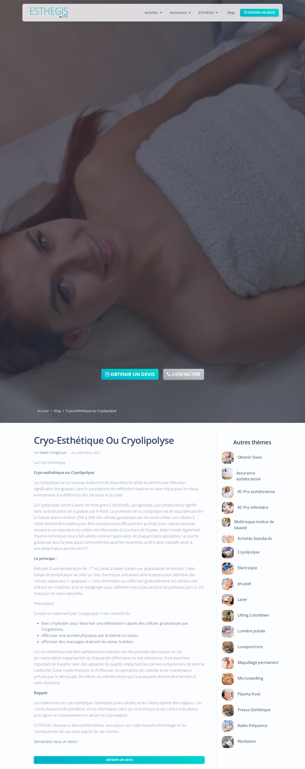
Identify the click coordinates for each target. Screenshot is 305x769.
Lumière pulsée (251, 631)
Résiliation (247, 741)
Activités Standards (255, 538)
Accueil (43, 411)
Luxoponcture (250, 647)
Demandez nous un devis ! (56, 741)
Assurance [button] (178, 12)
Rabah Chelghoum (53, 452)
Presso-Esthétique (254, 710)
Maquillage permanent (258, 662)
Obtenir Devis (250, 457)
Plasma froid (249, 694)
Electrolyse (247, 568)
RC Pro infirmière (253, 507)
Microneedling (250, 678)
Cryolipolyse (248, 552)
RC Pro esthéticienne (256, 492)
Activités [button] (151, 12)
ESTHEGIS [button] (206, 12)
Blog (231, 12)
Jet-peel (244, 583)
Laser (242, 599)
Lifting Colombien (253, 615)
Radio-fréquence (252, 725)
